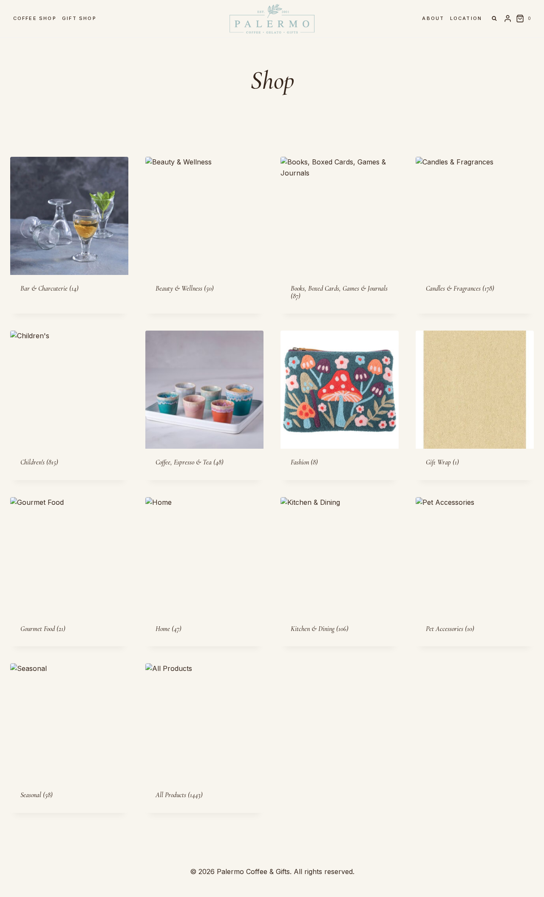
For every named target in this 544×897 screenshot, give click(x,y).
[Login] (508, 19)
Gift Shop (79, 18)
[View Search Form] (494, 19)
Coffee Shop (35, 18)
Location (466, 18)
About (433, 18)
